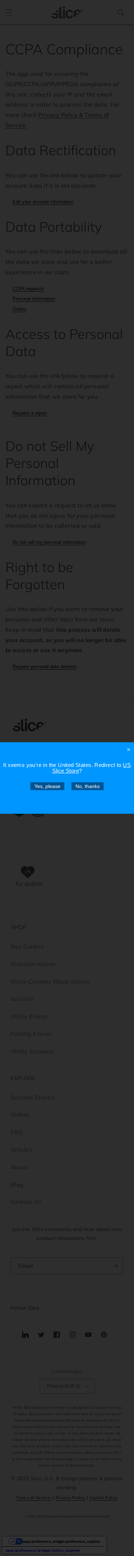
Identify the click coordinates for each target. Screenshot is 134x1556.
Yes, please (47, 786)
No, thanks (87, 786)
